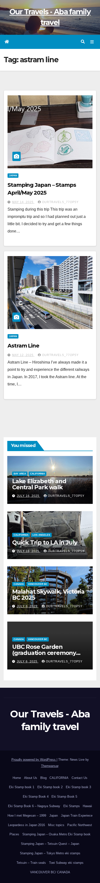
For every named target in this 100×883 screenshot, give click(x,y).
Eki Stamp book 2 (50, 787)
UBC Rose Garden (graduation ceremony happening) (44, 652)
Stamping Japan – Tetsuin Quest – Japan (50, 844)
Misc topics (56, 825)
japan (13, 175)
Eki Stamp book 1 (21, 787)
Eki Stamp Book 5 (64, 796)
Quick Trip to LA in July (44, 542)
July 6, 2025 (27, 606)
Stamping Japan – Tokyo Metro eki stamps (50, 853)
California (37, 473)
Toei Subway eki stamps (66, 863)
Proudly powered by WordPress (34, 759)
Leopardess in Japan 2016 (26, 825)
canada (19, 584)
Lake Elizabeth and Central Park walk (39, 484)
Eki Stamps (71, 806)
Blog (43, 778)
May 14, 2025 (23, 202)
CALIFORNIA (59, 778)
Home (17, 778)
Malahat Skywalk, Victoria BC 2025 (48, 594)
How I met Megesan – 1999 (27, 815)
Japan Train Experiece (76, 815)
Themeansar (49, 766)
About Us (30, 778)
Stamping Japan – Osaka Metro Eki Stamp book (56, 834)
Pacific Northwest (79, 825)
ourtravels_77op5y (60, 202)
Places (14, 834)
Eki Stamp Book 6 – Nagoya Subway (34, 806)
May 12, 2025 (23, 355)
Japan (53, 815)
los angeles (41, 535)
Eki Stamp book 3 (78, 787)
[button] (83, 42)
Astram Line (23, 345)
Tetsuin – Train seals (31, 863)
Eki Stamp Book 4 (36, 796)
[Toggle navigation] (92, 42)
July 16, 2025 (28, 496)
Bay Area (20, 473)
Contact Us (79, 778)
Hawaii (87, 806)
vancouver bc (37, 584)
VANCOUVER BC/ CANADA (50, 872)
